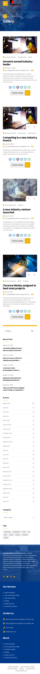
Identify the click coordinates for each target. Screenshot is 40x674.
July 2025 (5, 450)
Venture (6, 537)
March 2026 (6, 420)
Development (16, 532)
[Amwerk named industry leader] (20, 44)
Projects (20, 205)
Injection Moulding (9, 592)
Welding (6, 601)
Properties (25, 535)
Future (24, 532)
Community (22, 133)
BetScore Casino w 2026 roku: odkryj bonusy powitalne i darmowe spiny (12, 360)
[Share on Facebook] (10, 87)
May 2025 (5, 459)
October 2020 (7, 484)
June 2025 (6, 454)
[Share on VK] (25, 87)
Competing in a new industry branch (20, 139)
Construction (22, 57)
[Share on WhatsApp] (29, 87)
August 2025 (6, 446)
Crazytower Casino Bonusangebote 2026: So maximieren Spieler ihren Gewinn (13, 370)
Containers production (10, 606)
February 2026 (7, 425)
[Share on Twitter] (14, 87)
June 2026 (6, 412)
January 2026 (6, 429)
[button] (29, 126)
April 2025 (6, 463)
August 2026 (6, 403)
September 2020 (7, 489)
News (30, 57)
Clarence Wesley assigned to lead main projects (19, 286)
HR (29, 532)
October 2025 (7, 437)
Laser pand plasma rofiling (11, 595)
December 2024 (7, 480)
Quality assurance (9, 603)
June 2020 (6, 501)
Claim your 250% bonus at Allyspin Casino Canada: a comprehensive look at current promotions (13, 390)
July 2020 (5, 497)
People (11, 535)
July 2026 (5, 408)
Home (6, 16)
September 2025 (7, 442)
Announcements (10, 57)
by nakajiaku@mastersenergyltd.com (17, 70)
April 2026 (6, 416)
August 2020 (6, 493)
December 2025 (7, 433)
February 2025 (7, 471)
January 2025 (6, 476)
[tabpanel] (20, 118)
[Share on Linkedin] (21, 87)
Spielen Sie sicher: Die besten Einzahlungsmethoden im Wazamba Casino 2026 (12, 380)
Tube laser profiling (9, 598)
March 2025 (6, 467)
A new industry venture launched (16, 210)
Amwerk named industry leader (17, 62)
